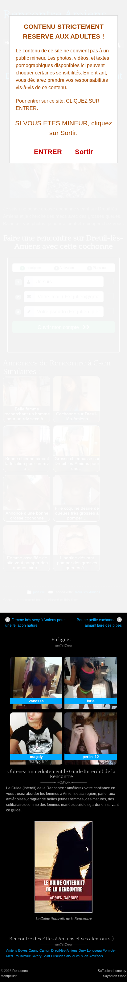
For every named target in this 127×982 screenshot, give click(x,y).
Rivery (37, 956)
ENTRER (48, 152)
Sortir (84, 152)
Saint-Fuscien (53, 956)
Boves (23, 950)
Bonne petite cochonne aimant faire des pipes (99, 623)
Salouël (69, 956)
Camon (44, 950)
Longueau (94, 950)
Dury (82, 950)
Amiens (11, 950)
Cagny (34, 950)
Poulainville (22, 956)
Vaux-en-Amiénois (89, 956)
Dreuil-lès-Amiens (64, 950)
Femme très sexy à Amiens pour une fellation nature (35, 623)
